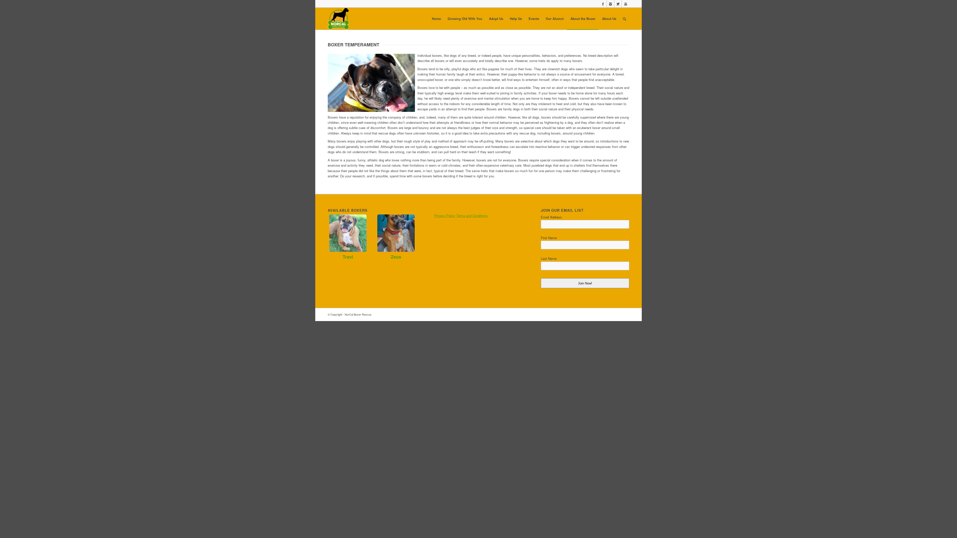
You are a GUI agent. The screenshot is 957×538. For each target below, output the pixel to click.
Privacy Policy (444, 215)
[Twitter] (618, 3)
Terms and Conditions (472, 215)
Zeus (396, 257)
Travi (348, 257)
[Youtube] (625, 3)
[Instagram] (610, 3)
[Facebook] (603, 3)
